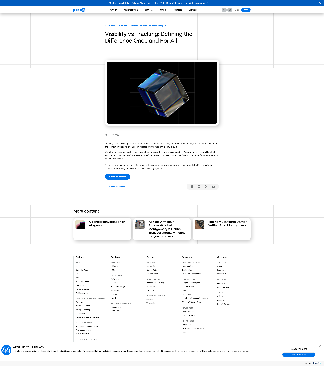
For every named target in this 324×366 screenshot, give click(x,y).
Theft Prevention (82, 289)
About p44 (222, 263)
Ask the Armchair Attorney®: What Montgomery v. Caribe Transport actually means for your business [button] (167, 229)
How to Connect (154, 279)
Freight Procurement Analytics (88, 317)
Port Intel (79, 302)
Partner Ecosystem (121, 303)
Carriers (162, 10)
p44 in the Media (189, 315)
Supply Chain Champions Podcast (196, 298)
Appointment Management (87, 326)
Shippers (114, 266)
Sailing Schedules (83, 306)
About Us (221, 266)
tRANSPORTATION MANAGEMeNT (90, 298)
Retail (113, 298)
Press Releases (188, 312)
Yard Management (83, 330)
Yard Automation (82, 334)
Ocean (78, 266)
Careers (221, 280)
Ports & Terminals (83, 281)
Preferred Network (156, 296)
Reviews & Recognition (191, 274)
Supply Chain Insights (191, 283)
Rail (77, 278)
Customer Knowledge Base (193, 328)
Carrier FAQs (151, 270)
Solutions (149, 10)
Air (77, 274)
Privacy (220, 296)
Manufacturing (117, 290)
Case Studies (187, 266)
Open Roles (222, 283)
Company (193, 10)
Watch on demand (197, 3)
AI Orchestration (131, 10)
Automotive (116, 279)
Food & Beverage (118, 286)
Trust (220, 293)
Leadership (222, 270)
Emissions (80, 285)
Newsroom (187, 308)
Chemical (115, 283)
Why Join (150, 263)
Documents (80, 313)
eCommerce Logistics (86, 339)
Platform (113, 10)
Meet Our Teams (224, 287)
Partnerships (116, 311)
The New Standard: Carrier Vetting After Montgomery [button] (227, 223)
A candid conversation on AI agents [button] (107, 223)
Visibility (80, 263)
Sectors (115, 263)
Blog (184, 290)
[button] (320, 3)
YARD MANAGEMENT (84, 323)
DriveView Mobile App (155, 283)
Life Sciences (116, 294)
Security (220, 300)
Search (224, 10)
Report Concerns (224, 304)
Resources (177, 10)
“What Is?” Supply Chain (192, 302)
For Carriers (151, 266)
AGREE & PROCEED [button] (299, 354)
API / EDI (150, 290)
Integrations (116, 307)
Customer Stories (191, 263)
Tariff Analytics (82, 293)
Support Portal (152, 274)
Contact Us (186, 324)
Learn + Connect (190, 279)
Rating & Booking (83, 310)
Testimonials (187, 270)
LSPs (113, 270)
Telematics (150, 286)
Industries (116, 275)
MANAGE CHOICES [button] (299, 349)
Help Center (188, 321)
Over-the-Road (82, 270)
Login (237, 10)
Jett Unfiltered (188, 286)
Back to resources (116, 187)
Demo (245, 10)
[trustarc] (316, 363)
